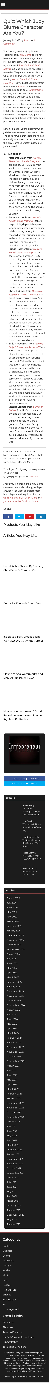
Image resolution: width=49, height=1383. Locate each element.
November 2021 (15, 1163)
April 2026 (12, 916)
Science (7, 1294)
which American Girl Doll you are (20, 497)
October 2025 (14, 944)
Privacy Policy (10, 1342)
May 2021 (11, 1191)
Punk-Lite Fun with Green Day (22, 603)
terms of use (34, 476)
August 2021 (13, 1177)
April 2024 (12, 1028)
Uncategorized (11, 1309)
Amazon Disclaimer (13, 1332)
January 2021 (13, 1210)
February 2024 (14, 1038)
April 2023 (12, 1084)
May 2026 (12, 912)
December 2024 (15, 991)
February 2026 (14, 926)
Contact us (9, 1322)
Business (7, 1251)
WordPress (19, 1376)
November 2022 (15, 1107)
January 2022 (14, 1154)
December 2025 (15, 935)
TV (4, 1304)
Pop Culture (9, 1290)
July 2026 (11, 902)
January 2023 (14, 1098)
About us (8, 1327)
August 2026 (13, 898)
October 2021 (14, 1168)
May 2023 (12, 1079)
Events (6, 1255)
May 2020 (12, 1219)
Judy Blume (25, 54)
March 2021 (13, 1201)
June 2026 (12, 907)
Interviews (8, 1260)
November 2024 (15, 996)
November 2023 (15, 1052)
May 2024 (12, 1024)
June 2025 (12, 963)
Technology (9, 1299)
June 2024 (12, 1019)
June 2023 (12, 1075)
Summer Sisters (36, 89)
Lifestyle (7, 1265)
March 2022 (13, 1145)
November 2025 (15, 940)
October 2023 (14, 1056)
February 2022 (14, 1149)
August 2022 (13, 1121)
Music (6, 1275)
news (5, 1280)
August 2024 (13, 1010)
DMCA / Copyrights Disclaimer (19, 1337)
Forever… (22, 86)
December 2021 (15, 1159)
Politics (6, 1285)
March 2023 (13, 1089)
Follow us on (25, 778)
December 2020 (15, 1215)
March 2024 (13, 1033)
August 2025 (13, 954)
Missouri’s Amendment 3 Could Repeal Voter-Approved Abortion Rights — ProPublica (23, 715)
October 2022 (14, 1112)
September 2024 (16, 1005)
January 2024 (14, 1042)
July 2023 (11, 1070)
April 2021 (12, 1196)
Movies (6, 1270)
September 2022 (15, 1117)
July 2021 (11, 1182)
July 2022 (11, 1126)
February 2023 (14, 1093)
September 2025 (15, 949)
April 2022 (12, 1140)
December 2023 (15, 1047)
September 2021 (15, 1173)
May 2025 (12, 968)
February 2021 (14, 1205)
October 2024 (14, 1000)
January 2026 (14, 930)
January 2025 (14, 986)
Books (7, 508)
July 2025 (11, 958)
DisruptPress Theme (35, 1376)
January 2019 (13, 1224)
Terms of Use (22, 1371)
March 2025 (13, 977)
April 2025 (12, 972)
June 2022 (12, 1131)
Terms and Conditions (14, 1347)
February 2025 (14, 982)
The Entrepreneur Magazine (31, 1352)
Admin (27, 40)
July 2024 (12, 1014)
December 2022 (15, 1103)
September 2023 (15, 1061)
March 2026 (13, 921)
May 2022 (12, 1135)
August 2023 (13, 1065)
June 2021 (12, 1187)
